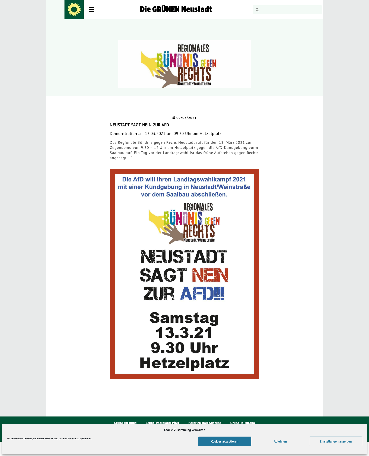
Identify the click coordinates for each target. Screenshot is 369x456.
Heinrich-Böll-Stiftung (205, 423)
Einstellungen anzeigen (336, 441)
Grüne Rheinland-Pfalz (162, 423)
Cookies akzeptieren (224, 441)
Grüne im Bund (125, 423)
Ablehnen (280, 441)
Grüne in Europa (242, 423)
